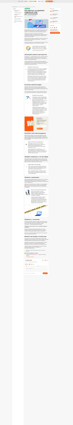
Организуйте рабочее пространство (17, 10)
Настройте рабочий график (17, 12)
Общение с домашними (17, 18)
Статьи (19, 1)
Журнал (39, 1)
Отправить (45, 273)
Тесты (22, 1)
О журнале (26, 1)
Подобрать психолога (49, 1)
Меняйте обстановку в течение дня (18, 22)
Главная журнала (14, 6)
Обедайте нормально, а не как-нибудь (18, 16)
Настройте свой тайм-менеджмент (17, 14)
